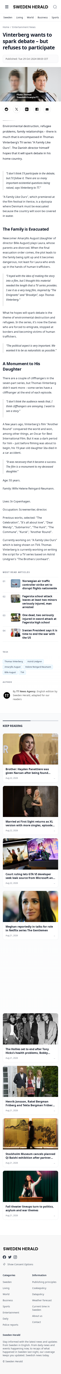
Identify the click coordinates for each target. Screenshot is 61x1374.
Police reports (10, 1324)
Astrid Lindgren (34, 661)
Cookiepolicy (39, 1288)
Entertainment (11, 1312)
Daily (5, 1318)
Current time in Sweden (41, 1308)
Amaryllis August (13, 666)
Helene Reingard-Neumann (38, 666)
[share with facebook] (37, 109)
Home (6, 27)
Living (19, 17)
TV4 (22, 672)
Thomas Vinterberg (14, 661)
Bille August (10, 672)
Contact (36, 1322)
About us (37, 1315)
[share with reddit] (6, 109)
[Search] (55, 6)
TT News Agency (25, 691)
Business (43, 17)
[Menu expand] (7, 7)
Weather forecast (42, 1300)
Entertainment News (24, 27)
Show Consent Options (20, 1264)
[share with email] (47, 109)
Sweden (7, 17)
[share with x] (16, 109)
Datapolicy (38, 1294)
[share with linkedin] (26, 109)
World (30, 17)
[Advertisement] (30, 979)
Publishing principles (44, 1282)
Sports (55, 17)
